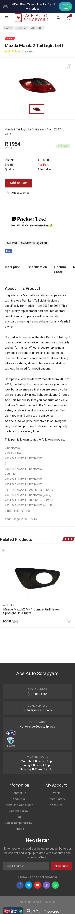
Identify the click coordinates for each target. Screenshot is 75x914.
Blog (19, 817)
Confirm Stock (60, 269)
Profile (56, 793)
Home (8, 28)
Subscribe (61, 866)
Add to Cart (18, 183)
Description (12, 267)
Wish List (56, 805)
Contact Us (18, 793)
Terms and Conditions (18, 805)
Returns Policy (18, 811)
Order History (56, 799)
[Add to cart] (68, 621)
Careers (19, 829)
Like (8, 251)
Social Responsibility (18, 823)
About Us (19, 799)
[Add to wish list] (37, 550)
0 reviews (28, 51)
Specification (37, 267)
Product (22, 28)
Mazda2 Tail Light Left (34, 243)
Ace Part (43, 164)
